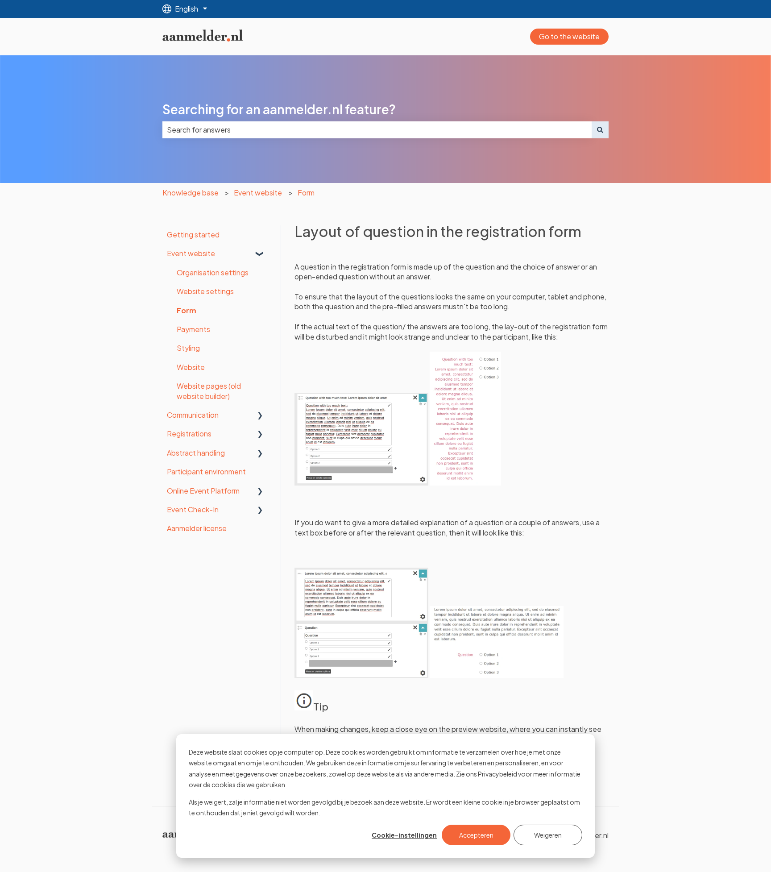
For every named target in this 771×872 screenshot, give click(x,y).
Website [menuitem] (191, 367)
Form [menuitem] (186, 310)
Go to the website (569, 36)
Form (306, 192)
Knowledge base (190, 192)
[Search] (600, 129)
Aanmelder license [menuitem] (197, 528)
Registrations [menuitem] (189, 433)
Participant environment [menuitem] (206, 471)
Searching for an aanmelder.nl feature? (279, 109)
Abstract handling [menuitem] (196, 452)
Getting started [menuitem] (193, 234)
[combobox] (377, 129)
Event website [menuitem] (191, 253)
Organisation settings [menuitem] (213, 272)
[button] (260, 254)
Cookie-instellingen (404, 835)
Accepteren (476, 835)
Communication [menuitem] (193, 414)
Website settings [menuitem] (205, 291)
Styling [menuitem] (188, 348)
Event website (258, 192)
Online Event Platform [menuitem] (203, 490)
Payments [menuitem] (193, 329)
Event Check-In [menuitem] (193, 509)
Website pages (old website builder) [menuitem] (209, 390)
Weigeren (548, 835)
